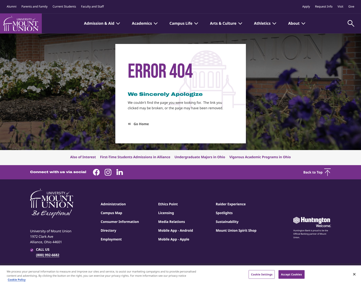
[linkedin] (119, 172)
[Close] (354, 274)
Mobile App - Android (175, 230)
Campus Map (111, 213)
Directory (108, 230)
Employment (111, 239)
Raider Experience (231, 204)
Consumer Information (120, 221)
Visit (340, 7)
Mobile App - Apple (173, 239)
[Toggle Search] (351, 23)
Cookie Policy (17, 279)
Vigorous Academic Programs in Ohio (260, 157)
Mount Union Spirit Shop (236, 230)
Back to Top (313, 172)
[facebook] (96, 172)
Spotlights (224, 213)
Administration (113, 204)
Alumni (12, 7)
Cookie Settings (261, 274)
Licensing (166, 213)
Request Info (324, 7)
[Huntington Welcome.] (312, 222)
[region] (180, 274)
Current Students (64, 7)
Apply (306, 7)
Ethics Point (168, 204)
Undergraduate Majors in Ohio (199, 157)
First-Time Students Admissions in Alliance (135, 157)
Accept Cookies (291, 274)
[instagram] (108, 172)
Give (351, 7)
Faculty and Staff (92, 7)
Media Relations (171, 221)
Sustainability (227, 221)
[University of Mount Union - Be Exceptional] (52, 204)
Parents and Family (35, 7)
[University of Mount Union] (21, 23)
